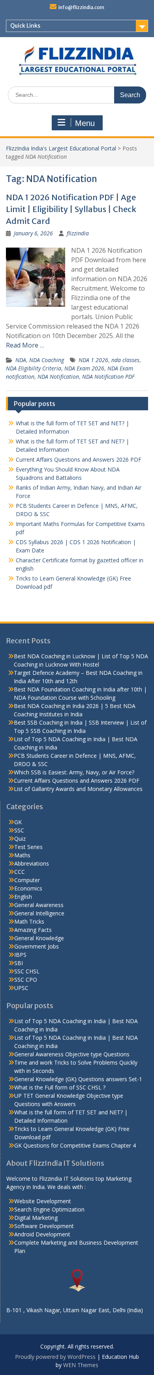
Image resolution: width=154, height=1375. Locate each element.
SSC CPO (25, 979)
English (23, 896)
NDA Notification (58, 376)
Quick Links (25, 25)
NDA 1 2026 (93, 360)
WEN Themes (80, 1365)
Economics (28, 888)
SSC (19, 830)
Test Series (28, 847)
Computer (27, 880)
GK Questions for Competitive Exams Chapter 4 (75, 1145)
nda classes (125, 360)
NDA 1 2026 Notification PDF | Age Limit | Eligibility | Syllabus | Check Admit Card (71, 209)
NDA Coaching (46, 360)
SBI (18, 963)
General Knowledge (39, 938)
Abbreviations (31, 863)
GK (18, 822)
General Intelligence (39, 913)
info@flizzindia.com (81, 7)
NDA (20, 360)
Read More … (25, 345)
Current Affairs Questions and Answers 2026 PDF (78, 459)
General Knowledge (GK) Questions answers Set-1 (78, 1079)
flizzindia (78, 233)
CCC (19, 871)
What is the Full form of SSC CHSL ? (59, 1087)
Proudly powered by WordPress (55, 1356)
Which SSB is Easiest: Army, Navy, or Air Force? (74, 772)
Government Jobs (36, 946)
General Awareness (39, 905)
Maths (22, 855)
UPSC (21, 988)
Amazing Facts (33, 930)
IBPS (20, 954)
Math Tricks (29, 921)
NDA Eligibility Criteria (33, 368)
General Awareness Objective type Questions (72, 1054)
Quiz (20, 838)
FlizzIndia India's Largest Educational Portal (61, 148)
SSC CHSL (26, 971)
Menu (85, 123)
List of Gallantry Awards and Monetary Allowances (78, 789)
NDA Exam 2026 (84, 368)
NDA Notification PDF (108, 376)
